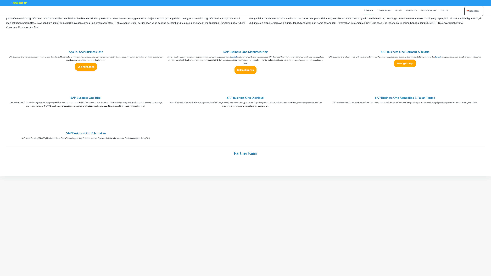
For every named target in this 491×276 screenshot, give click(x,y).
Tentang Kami (384, 10)
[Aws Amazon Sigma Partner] (230, 163)
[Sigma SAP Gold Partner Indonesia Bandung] (260, 163)
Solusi (398, 10)
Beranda (368, 10)
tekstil (438, 57)
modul (234, 57)
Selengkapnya (85, 66)
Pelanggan (411, 10)
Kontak (444, 10)
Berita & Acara (429, 10)
